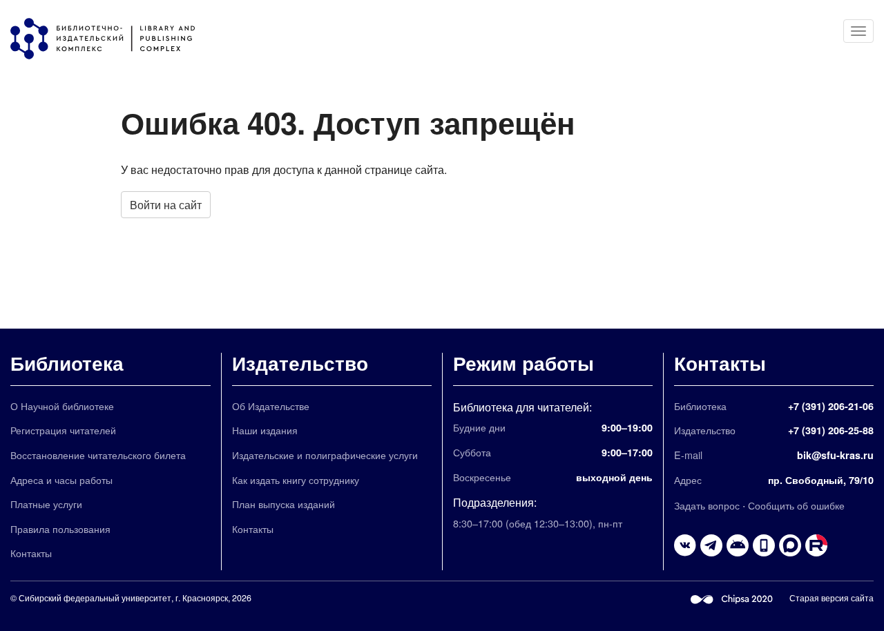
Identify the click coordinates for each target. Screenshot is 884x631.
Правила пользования (60, 528)
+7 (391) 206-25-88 (831, 430)
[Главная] (109, 38)
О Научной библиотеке (62, 405)
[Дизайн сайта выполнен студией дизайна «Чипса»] (732, 598)
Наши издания (265, 430)
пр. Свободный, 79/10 (821, 480)
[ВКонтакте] (685, 545)
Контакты (31, 552)
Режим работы (523, 363)
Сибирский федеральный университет (95, 598)
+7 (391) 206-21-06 (831, 406)
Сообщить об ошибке (796, 505)
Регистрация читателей (63, 430)
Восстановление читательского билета (98, 454)
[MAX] (790, 545)
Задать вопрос (707, 505)
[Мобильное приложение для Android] (764, 545)
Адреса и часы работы (61, 479)
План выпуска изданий (283, 503)
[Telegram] (711, 545)
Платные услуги (46, 503)
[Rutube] (816, 545)
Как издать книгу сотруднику (295, 479)
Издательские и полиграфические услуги (325, 454)
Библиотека (67, 363)
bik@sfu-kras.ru (835, 455)
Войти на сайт (166, 205)
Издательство (300, 363)
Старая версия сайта (831, 598)
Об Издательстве (270, 405)
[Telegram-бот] (738, 545)
